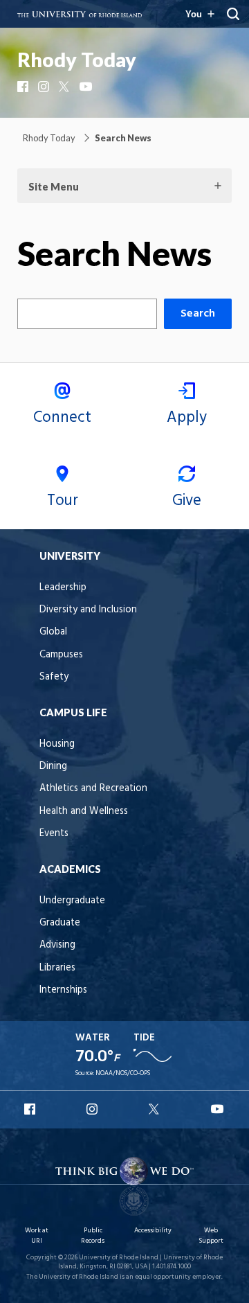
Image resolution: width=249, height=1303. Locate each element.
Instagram (45, 86)
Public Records (92, 1235)
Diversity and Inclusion (88, 610)
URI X (156, 1109)
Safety (53, 677)
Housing (57, 744)
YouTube (86, 86)
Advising (57, 945)
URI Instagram (93, 1109)
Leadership (62, 588)
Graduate (59, 923)
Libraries (57, 968)
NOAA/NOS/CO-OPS (122, 1073)
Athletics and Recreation (93, 789)
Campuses (61, 655)
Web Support (211, 1235)
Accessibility (153, 1230)
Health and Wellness (83, 811)
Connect (62, 417)
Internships (63, 990)
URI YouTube (218, 1109)
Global (53, 632)
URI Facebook (31, 1109)
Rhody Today (76, 59)
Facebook (24, 86)
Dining (53, 766)
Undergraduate (72, 901)
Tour (62, 500)
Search (198, 314)
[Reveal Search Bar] (233, 14)
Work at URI (36, 1235)
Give (186, 500)
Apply (187, 417)
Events (53, 834)
